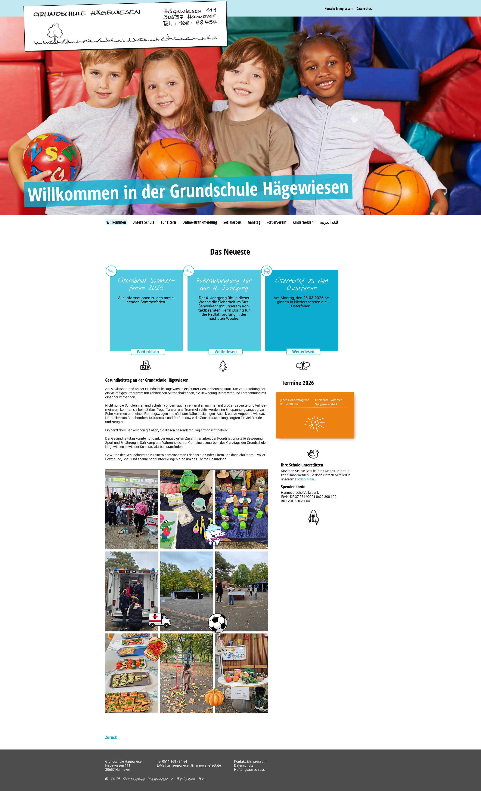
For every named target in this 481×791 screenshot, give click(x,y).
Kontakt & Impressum (339, 8)
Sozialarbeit (232, 222)
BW (202, 779)
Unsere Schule (143, 222)
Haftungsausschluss (249, 769)
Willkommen (116, 222)
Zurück (111, 737)
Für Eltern (168, 222)
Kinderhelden (303, 222)
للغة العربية (329, 222)
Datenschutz (364, 8)
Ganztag (254, 222)
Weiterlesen (148, 351)
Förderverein (276, 222)
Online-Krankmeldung (199, 222)
